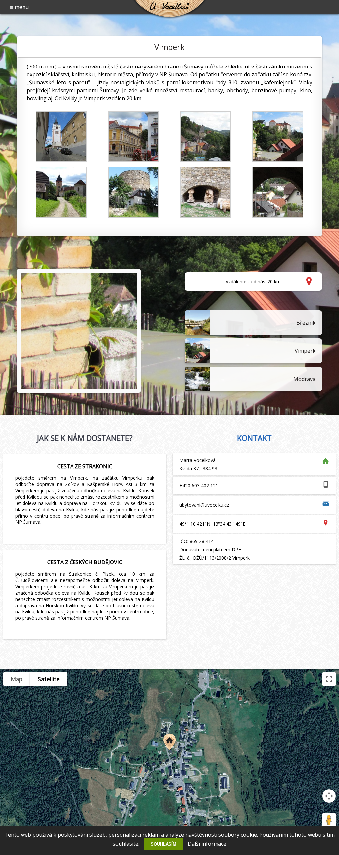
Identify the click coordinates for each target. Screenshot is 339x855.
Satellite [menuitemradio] (48, 679)
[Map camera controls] (329, 796)
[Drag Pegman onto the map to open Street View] (329, 820)
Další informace (207, 843)
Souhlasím (163, 844)
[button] (169, 741)
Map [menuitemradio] (16, 679)
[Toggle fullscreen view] (329, 679)
